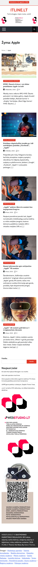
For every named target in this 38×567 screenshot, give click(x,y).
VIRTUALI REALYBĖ (9, 203)
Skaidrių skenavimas (18, 553)
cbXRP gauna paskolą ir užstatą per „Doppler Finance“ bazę (18, 384)
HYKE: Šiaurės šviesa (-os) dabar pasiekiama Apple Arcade (16, 85)
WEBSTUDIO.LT (7, 535)
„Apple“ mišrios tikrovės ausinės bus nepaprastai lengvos (17, 208)
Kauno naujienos (30, 561)
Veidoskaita (26, 558)
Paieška (4, 358)
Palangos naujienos (21, 563)
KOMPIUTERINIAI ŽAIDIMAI (11, 81)
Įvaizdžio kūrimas (14, 558)
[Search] (34, 29)
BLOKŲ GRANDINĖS (9, 140)
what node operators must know (11, 375)
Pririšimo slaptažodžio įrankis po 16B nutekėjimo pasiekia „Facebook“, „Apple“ (18, 145)
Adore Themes (29, 545)
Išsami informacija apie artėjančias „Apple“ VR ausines (17, 267)
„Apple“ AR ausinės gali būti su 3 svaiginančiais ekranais (16, 329)
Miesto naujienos (20, 556)
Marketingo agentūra (14, 551)
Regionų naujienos (6, 563)
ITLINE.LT (19, 10)
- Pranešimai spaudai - (16, 561)
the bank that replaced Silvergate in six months (15, 371)
